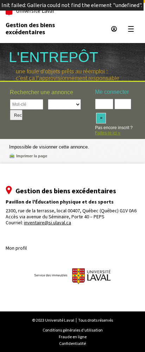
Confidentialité (72, 343)
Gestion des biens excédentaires (30, 28)
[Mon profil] (114, 28)
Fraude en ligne (73, 337)
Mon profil (16, 248)
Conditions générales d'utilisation (73, 330)
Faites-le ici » (107, 133)
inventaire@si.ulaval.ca (47, 222)
